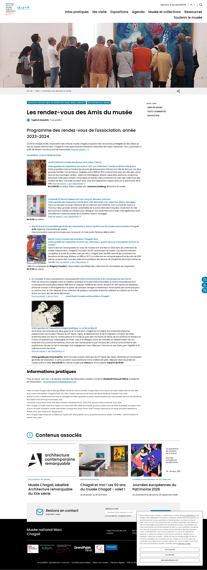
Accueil (30, 91)
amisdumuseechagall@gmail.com (60, 381)
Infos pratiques (77, 12)
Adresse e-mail (111, 509)
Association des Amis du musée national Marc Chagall (56, 103)
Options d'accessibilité (173, 4)
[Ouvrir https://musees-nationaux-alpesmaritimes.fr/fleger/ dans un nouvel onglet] (47, 549)
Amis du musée (155, 107)
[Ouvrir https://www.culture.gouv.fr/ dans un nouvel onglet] (32, 549)
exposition (153, 116)
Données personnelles (81, 562)
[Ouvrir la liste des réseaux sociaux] (178, 91)
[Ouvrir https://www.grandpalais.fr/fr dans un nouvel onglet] (83, 549)
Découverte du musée (99, 103)
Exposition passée (89, 480)
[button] (200, 4)
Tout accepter (169, 550)
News (38, 91)
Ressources (193, 12)
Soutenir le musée (188, 17)
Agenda (138, 12)
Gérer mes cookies (100, 562)
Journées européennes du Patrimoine (151, 480)
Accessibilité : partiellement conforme (53, 562)
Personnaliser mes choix (169, 560)
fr (191, 5)
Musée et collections (164, 12)
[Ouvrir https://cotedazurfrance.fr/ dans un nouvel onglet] (111, 548)
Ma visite (99, 12)
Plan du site (132, 562)
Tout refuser (169, 555)
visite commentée (157, 111)
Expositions (119, 12)
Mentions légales (118, 562)
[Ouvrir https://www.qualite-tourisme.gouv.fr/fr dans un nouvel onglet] (99, 549)
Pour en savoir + (79, 149)
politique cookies (184, 543)
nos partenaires (188, 515)
